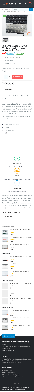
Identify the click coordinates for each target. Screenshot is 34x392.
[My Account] (20, 4)
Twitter (6, 83)
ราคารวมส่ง (20, 53)
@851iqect (7, 370)
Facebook (3, 83)
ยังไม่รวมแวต (11, 53)
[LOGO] (9, 4)
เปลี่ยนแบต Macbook (15, 387)
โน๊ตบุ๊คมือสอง (22, 389)
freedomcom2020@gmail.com (12, 375)
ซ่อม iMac (22, 387)
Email (12, 83)
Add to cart (18, 76)
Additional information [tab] (12, 212)
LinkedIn (9, 83)
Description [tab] (8, 90)
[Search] (31, 9)
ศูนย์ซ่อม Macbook (6, 387)
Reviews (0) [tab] (8, 216)
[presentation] (4, 25)
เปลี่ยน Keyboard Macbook (12, 389)
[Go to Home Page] (2, 10)
